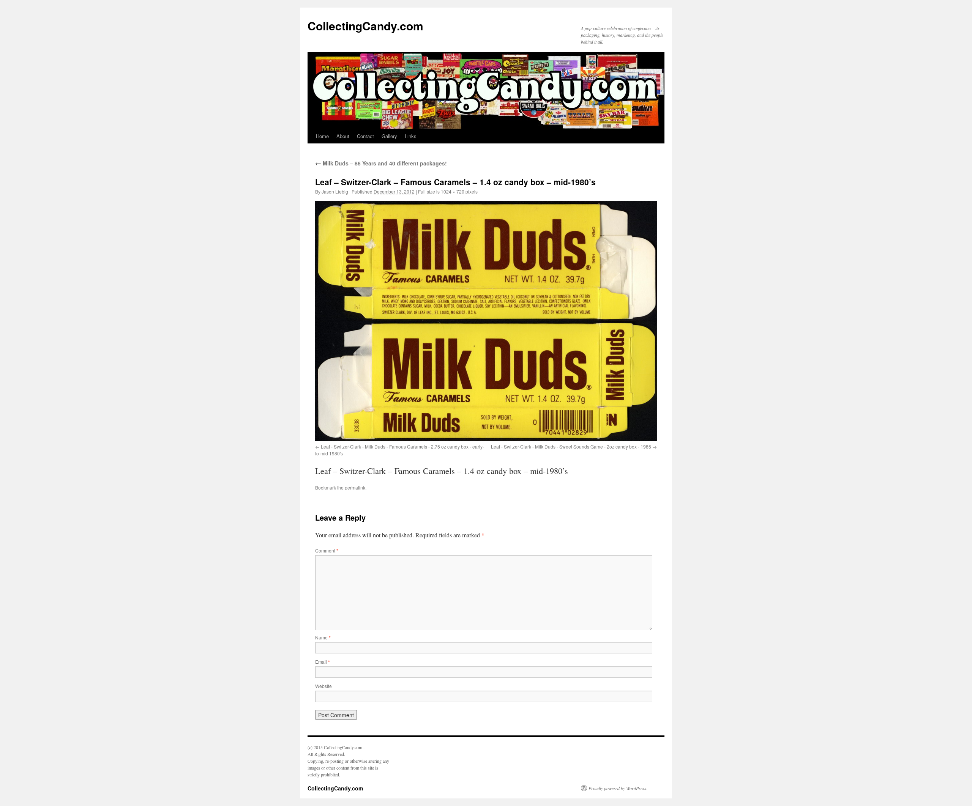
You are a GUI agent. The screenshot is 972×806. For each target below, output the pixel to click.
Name (323, 637)
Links (411, 136)
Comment (326, 550)
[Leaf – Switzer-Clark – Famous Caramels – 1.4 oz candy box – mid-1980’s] (486, 321)
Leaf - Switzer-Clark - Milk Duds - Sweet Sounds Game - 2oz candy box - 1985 (571, 446)
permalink (355, 487)
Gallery (389, 136)
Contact (365, 136)
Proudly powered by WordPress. (618, 788)
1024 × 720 (452, 191)
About (342, 136)
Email (322, 661)
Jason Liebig (335, 191)
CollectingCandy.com (365, 25)
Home (322, 136)
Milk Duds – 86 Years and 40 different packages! (381, 163)
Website (323, 686)
